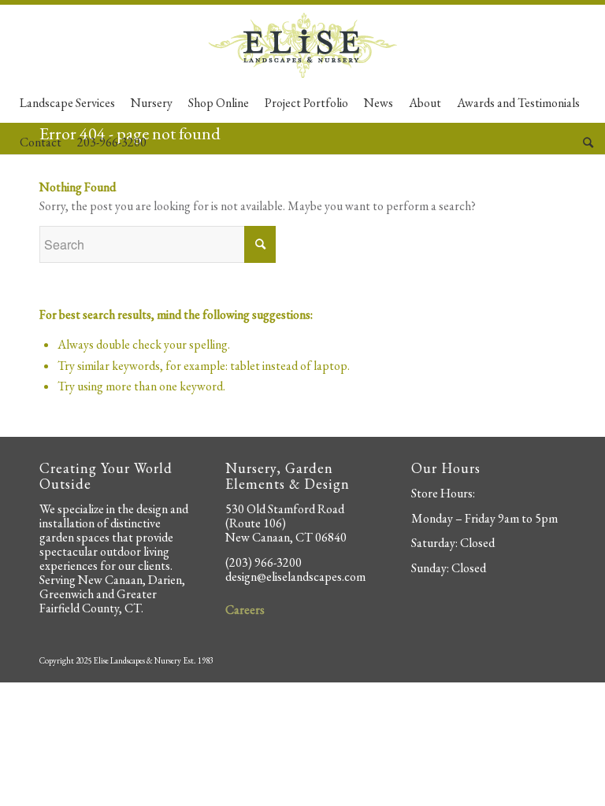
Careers (245, 609)
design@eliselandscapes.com (295, 576)
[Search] (584, 142)
